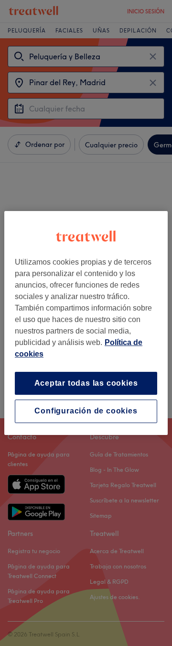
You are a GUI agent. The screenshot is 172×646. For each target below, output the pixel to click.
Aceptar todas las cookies (86, 383)
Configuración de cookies (85, 411)
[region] (86, 323)
